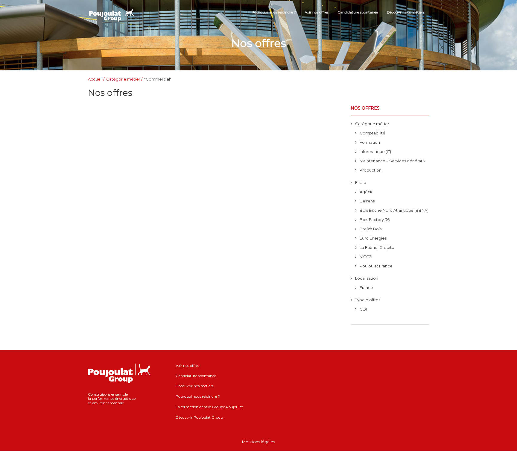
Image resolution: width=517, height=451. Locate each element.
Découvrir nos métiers (406, 12)
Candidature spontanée (357, 12)
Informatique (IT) (375, 151)
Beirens (367, 201)
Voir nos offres (317, 12)
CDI (363, 309)
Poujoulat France (376, 266)
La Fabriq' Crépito (377, 247)
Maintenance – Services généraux (392, 160)
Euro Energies (373, 238)
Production (370, 170)
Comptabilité (372, 133)
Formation (370, 142)
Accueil (95, 79)
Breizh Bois (370, 228)
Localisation (366, 278)
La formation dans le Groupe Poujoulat (209, 407)
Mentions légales (258, 441)
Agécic (366, 191)
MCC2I (366, 256)
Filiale (360, 182)
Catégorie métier (123, 79)
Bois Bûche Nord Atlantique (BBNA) (394, 210)
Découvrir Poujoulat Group (199, 417)
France (366, 287)
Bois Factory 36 (375, 219)
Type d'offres (367, 299)
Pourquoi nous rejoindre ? (274, 12)
